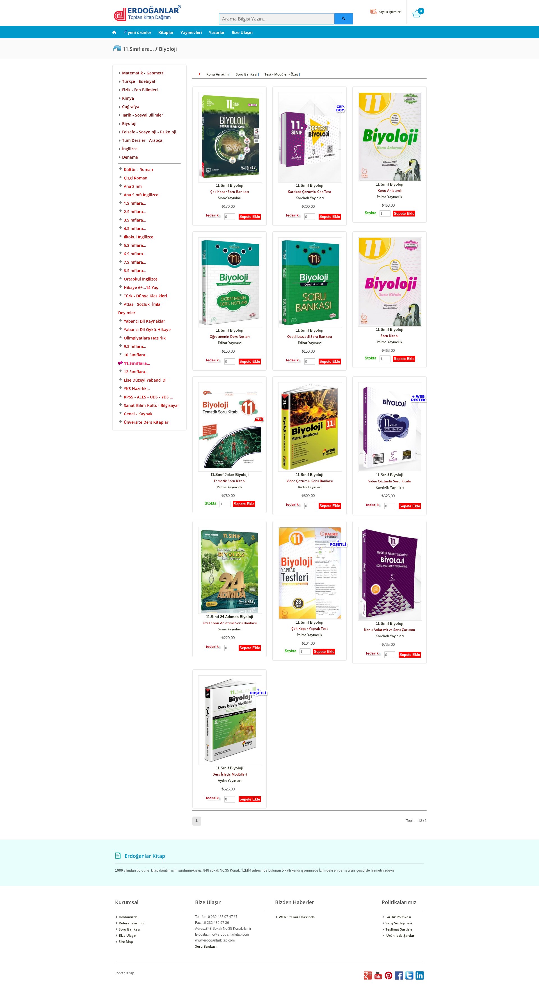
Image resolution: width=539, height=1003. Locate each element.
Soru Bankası (246, 74)
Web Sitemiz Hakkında (296, 917)
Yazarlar (217, 32)
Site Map (125, 941)
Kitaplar (165, 32)
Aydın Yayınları (309, 487)
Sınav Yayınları (229, 197)
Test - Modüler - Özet (281, 74)
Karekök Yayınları (310, 197)
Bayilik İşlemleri (389, 12)
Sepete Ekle (249, 217)
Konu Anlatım (217, 74)
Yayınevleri (191, 32)
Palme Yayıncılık (389, 196)
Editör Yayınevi (229, 342)
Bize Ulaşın (242, 32)
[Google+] (368, 978)
